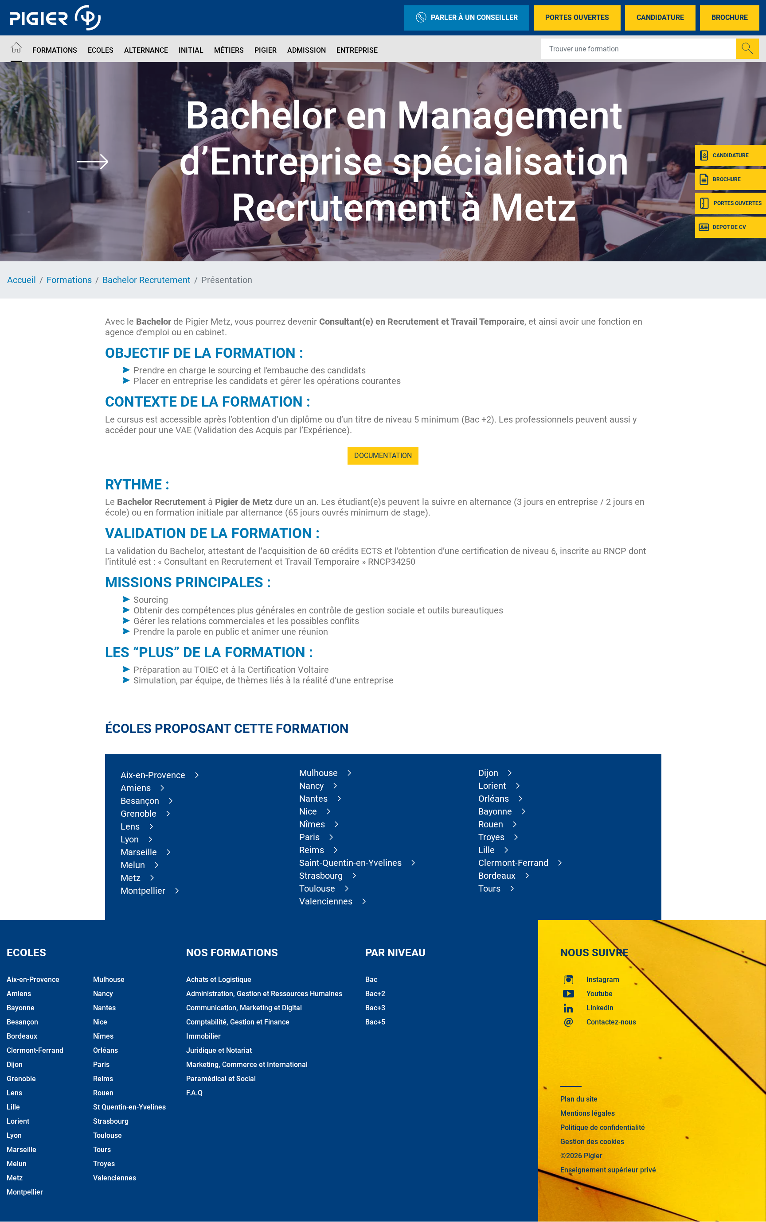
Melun (133, 865)
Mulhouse (318, 773)
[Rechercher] (747, 49)
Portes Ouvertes (577, 17)
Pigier (265, 50)
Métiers (229, 50)
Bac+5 (375, 1022)
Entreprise (357, 50)
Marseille (139, 852)
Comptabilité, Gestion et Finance (237, 1022)
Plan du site (579, 1099)
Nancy (311, 785)
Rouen (490, 824)
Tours (489, 888)
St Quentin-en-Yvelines (129, 1107)
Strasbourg (321, 875)
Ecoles (100, 50)
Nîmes (312, 824)
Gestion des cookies (592, 1141)
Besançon (140, 800)
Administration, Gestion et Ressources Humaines (264, 993)
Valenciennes (325, 901)
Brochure (729, 17)
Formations (54, 50)
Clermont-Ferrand (513, 862)
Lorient (492, 785)
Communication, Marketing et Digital (244, 1008)
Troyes (491, 837)
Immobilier (203, 1036)
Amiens (136, 788)
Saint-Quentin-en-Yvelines (350, 862)
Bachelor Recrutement (146, 280)
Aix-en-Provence (153, 775)
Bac (371, 979)
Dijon (488, 773)
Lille (486, 850)
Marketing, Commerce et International (247, 1064)
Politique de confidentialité (602, 1127)
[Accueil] (16, 49)
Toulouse (317, 888)
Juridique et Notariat (219, 1050)
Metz (131, 878)
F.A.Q (194, 1093)
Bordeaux (497, 875)
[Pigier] (58, 17)
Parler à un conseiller (474, 17)
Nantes (313, 798)
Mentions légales (587, 1113)
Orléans (493, 798)
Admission (306, 50)
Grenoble (138, 813)
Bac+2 (375, 993)
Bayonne (495, 811)
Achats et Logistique (218, 979)
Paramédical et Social (221, 1079)
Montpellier (143, 890)
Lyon (130, 839)
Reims (311, 850)
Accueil (21, 280)
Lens (130, 826)
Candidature (660, 17)
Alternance (146, 50)
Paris (309, 837)
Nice (308, 811)
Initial (191, 50)
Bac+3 (375, 1008)
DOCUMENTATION (383, 455)
